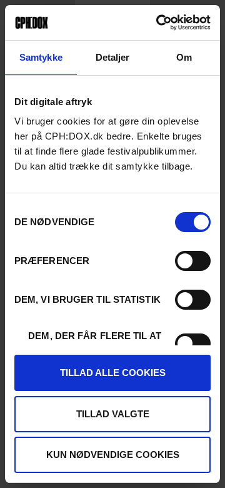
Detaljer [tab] (113, 57)
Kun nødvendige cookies (112, 454)
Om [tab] (184, 57)
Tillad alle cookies (113, 372)
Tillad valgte (112, 414)
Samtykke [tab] (40, 57)
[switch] (193, 261)
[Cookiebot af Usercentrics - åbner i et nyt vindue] (159, 22)
